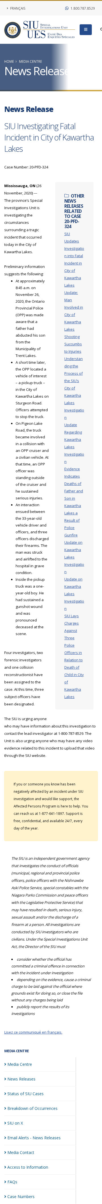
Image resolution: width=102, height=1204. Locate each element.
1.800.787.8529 (82, 8)
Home (9, 61)
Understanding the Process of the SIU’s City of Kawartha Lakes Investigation (74, 388)
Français (17, 8)
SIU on (15, 1123)
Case (21, 1196)
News (21, 1079)
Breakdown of (32, 1108)
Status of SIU (25, 1093)
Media (19, 1064)
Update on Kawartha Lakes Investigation (74, 557)
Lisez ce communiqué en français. (33, 1032)
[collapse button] (86, 29)
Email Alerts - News (34, 1137)
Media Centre (30, 61)
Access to (27, 1167)
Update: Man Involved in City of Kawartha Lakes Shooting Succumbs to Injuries (73, 322)
